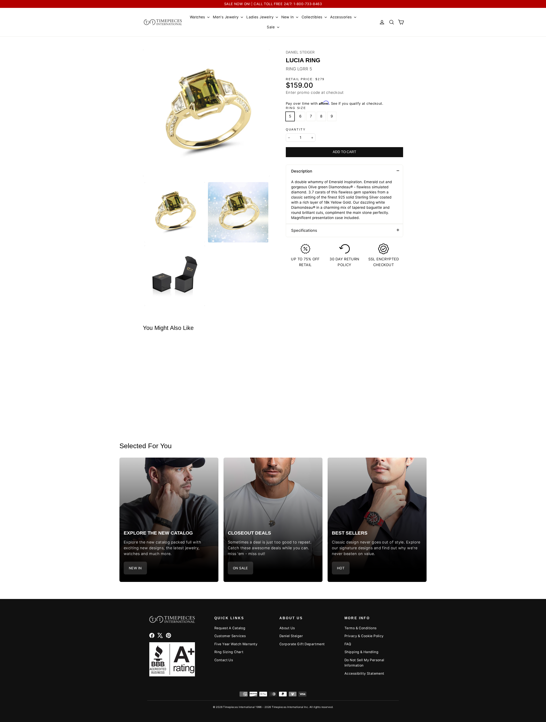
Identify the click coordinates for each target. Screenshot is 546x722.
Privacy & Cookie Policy (364, 636)
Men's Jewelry (226, 17)
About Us (287, 628)
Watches (198, 17)
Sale (271, 27)
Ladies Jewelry (260, 17)
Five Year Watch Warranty (235, 644)
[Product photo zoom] (206, 112)
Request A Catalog (229, 628)
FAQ (347, 644)
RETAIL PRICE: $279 (305, 79)
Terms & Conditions (360, 628)
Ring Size (296, 108)
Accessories (341, 17)
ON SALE (240, 568)
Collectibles (313, 17)
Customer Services (230, 636)
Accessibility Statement (364, 673)
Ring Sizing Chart (228, 652)
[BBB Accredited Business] (172, 659)
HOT (340, 568)
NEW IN (135, 568)
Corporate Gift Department (302, 644)
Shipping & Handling (361, 652)
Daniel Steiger (300, 52)
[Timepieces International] (163, 22)
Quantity (296, 129)
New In (288, 17)
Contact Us (223, 660)
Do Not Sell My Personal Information (364, 662)
